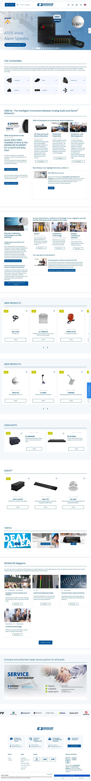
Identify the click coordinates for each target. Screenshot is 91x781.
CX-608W (43, 393)
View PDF (51, 188)
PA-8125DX (71, 436)
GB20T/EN (15, 393)
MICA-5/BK (15, 332)
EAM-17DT (45, 499)
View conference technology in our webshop (16, 283)
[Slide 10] (54, 48)
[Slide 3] (36, 48)
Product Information (25, 763)
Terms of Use (24, 767)
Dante (22, 254)
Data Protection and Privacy (25, 760)
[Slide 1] (32, 48)
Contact (9, 758)
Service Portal (74, 746)
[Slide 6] (45, 48)
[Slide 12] (58, 48)
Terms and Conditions (25, 765)
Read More (17, 604)
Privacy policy (49, 774)
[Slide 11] (56, 48)
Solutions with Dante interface (13, 261)
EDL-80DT (73, 499)
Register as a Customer (11, 183)
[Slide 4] (40, 48)
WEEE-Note (23, 769)
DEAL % (22, 4)
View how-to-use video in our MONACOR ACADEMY (61, 270)
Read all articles (45, 642)
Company (10, 760)
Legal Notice (23, 758)
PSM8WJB (71, 393)
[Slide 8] (50, 48)
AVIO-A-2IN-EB (18, 499)
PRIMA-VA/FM (71, 332)
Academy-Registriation (11, 169)
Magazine (27, 4)
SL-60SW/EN (30, 436)
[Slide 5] (43, 48)
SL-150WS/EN (43, 332)
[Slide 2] (34, 48)
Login (15, 339)
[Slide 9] (52, 48)
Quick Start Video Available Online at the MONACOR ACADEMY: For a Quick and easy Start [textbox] (16, 145)
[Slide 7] (48, 48)
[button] (81, 5)
